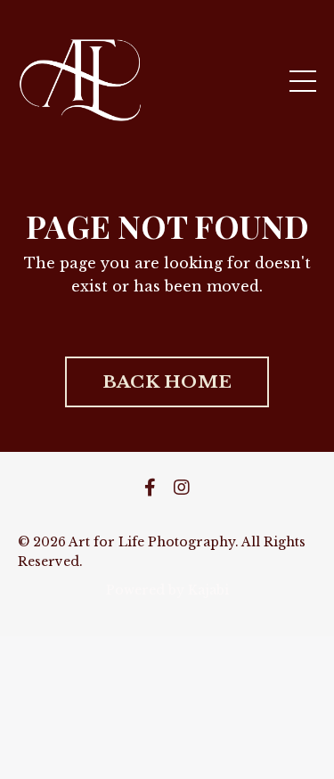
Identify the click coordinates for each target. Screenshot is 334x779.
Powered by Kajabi (167, 590)
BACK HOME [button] (167, 381)
